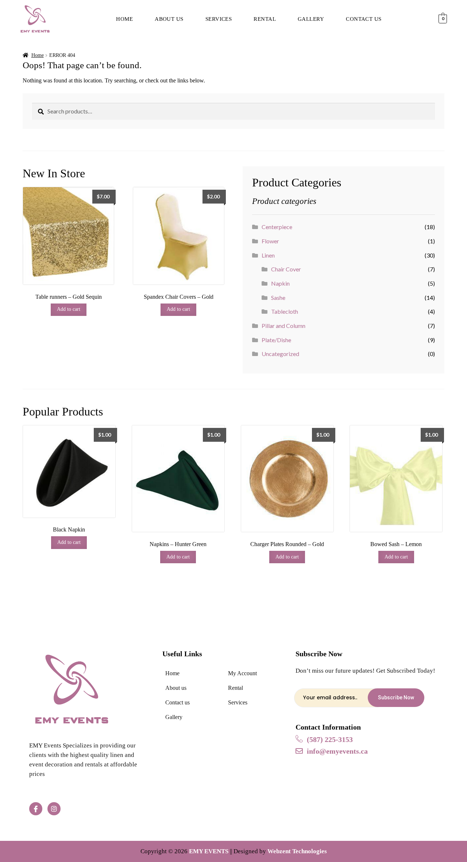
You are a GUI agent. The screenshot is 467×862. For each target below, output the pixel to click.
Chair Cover (286, 269)
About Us (169, 19)
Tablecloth (284, 311)
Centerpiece (277, 226)
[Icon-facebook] (35, 808)
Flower (270, 240)
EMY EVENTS (208, 851)
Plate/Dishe (276, 339)
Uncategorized (280, 353)
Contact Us (364, 19)
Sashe (278, 297)
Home (124, 19)
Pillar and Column (283, 325)
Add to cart (68, 309)
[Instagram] (54, 808)
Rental (265, 19)
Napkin (280, 283)
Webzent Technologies (297, 851)
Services (218, 19)
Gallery (311, 19)
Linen (268, 255)
